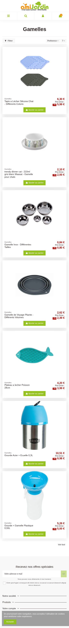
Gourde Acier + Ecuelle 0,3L (18, 455)
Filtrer (10, 41)
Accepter (10, 622)
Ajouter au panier (35, 110)
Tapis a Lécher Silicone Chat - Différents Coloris (18, 102)
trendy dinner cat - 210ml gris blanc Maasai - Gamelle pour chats (18, 174)
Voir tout (61, 544)
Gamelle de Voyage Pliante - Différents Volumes (18, 316)
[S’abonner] (64, 573)
